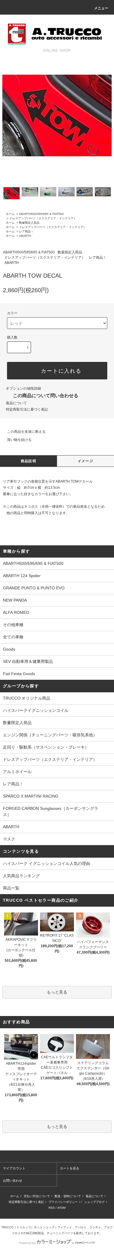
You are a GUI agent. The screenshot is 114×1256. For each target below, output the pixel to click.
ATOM (61, 1207)
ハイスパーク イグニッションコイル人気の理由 (46, 863)
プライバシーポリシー (63, 1202)
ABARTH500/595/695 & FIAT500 (41, 214)
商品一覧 (11, 888)
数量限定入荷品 (29, 222)
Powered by (27, 1243)
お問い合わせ (12, 1180)
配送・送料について (68, 1196)
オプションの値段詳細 (23, 388)
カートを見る (69, 1168)
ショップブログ (94, 1202)
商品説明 (28, 461)
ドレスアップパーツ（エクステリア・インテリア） (43, 218)
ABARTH (25, 235)
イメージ (85, 461)
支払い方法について (37, 1196)
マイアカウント (14, 1168)
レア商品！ (26, 231)
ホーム (10, 214)
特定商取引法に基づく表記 (27, 409)
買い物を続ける (19, 440)
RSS (52, 1207)
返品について (16, 403)
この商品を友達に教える (26, 432)
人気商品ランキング (21, 875)
